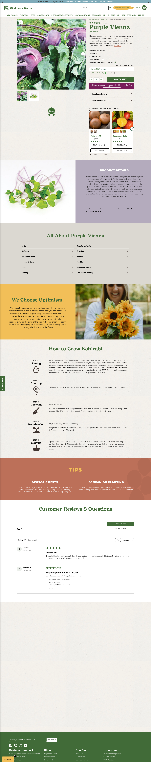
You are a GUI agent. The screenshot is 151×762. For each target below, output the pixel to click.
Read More (117, 46)
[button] (144, 7)
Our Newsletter (109, 757)
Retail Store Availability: (96, 73)
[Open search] (118, 540)
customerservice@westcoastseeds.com (24, 754)
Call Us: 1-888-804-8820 (18, 757)
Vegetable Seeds (94, 19)
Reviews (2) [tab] (22, 540)
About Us (79, 754)
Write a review (120, 524)
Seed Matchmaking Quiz (123, 8)
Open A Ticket (15, 760)
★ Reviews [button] (3, 383)
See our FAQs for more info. (112, 87)
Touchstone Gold (120, 136)
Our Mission (80, 757)
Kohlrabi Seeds (104, 19)
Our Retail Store (82, 760)
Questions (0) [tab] (32, 540)
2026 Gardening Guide (112, 754)
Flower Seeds (49, 757)
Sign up (52, 740)
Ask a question (120, 528)
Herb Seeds (49, 760)
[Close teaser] (15, 756)
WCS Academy (109, 760)
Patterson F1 (96, 136)
